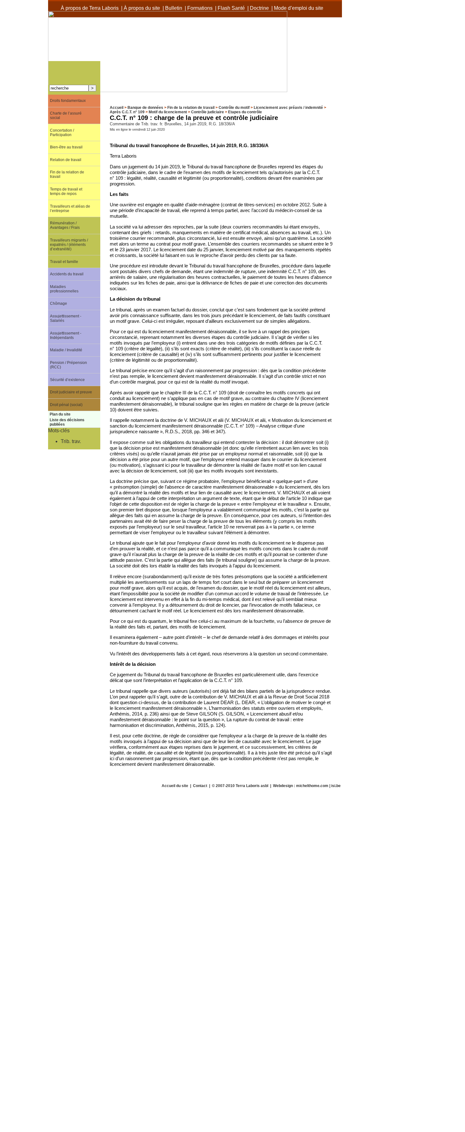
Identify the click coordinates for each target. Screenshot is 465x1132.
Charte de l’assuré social (66, 115)
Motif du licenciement (168, 112)
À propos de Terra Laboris (90, 8)
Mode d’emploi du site (298, 8)
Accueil (116, 107)
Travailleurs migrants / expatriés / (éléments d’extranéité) (69, 244)
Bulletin (173, 8)
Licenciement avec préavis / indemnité (288, 107)
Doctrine (259, 8)
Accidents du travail (67, 274)
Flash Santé (231, 8)
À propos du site (142, 8)
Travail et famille (64, 262)
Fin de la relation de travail (190, 107)
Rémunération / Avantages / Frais (65, 225)
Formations (200, 8)
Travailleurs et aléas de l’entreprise (70, 208)
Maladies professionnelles (64, 289)
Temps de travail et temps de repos (66, 191)
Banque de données (145, 107)
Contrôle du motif (234, 107)
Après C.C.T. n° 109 (127, 112)
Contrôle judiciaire (207, 112)
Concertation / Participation (62, 132)
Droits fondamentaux (68, 100)
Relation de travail (65, 160)
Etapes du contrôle (245, 112)
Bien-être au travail (66, 147)
